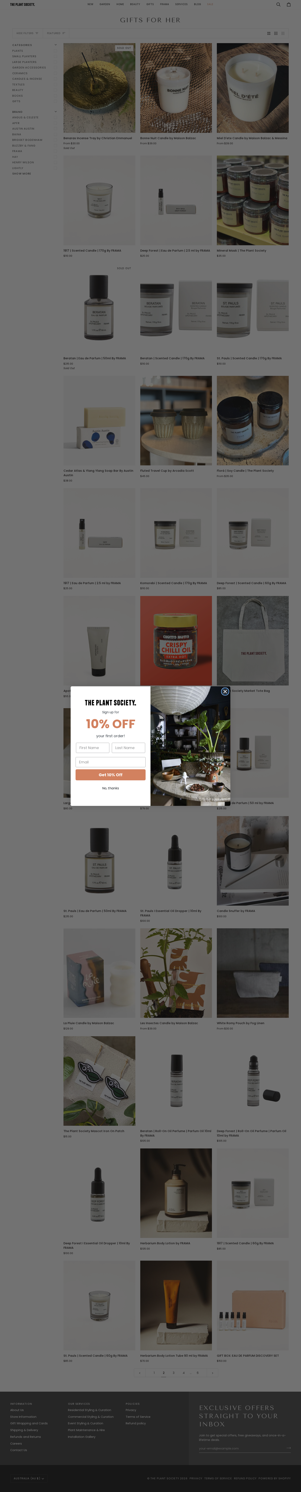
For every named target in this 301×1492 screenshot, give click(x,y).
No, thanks (110, 788)
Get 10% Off (110, 775)
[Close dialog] (225, 691)
